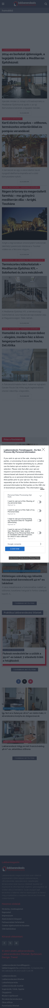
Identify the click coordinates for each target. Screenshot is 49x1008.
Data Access (24, 558)
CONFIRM (14, 549)
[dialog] (24, 504)
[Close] (44, 450)
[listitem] (24, 496)
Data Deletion (14, 558)
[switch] (39, 502)
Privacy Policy (35, 558)
